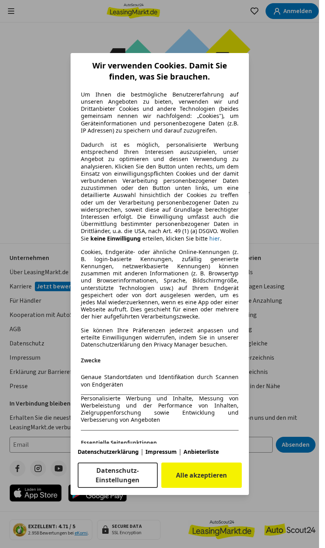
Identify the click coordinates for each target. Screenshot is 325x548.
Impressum (161, 451)
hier (214, 238)
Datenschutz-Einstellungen (118, 475)
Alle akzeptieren (201, 475)
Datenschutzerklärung (108, 451)
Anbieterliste (201, 451)
